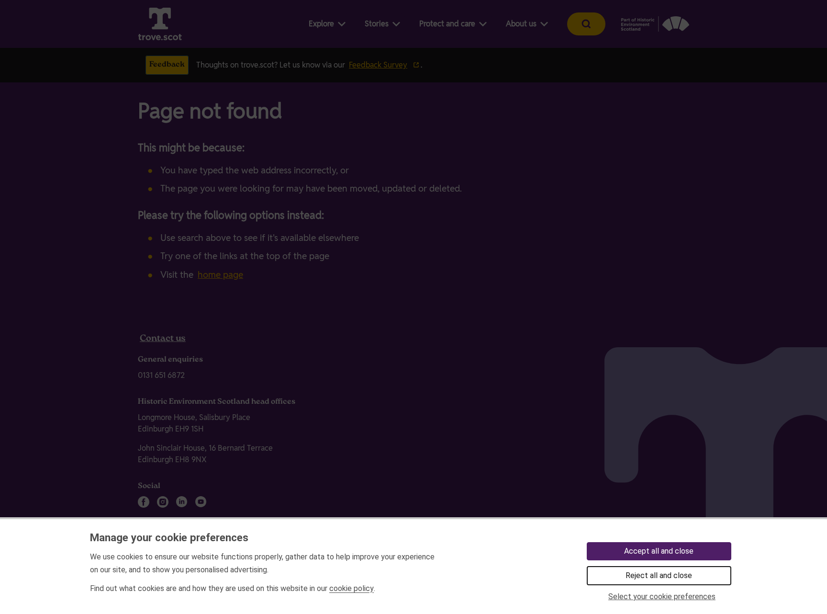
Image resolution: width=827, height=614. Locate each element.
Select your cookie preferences (661, 596)
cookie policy (351, 588)
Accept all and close (658, 551)
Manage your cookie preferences (169, 537)
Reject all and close (659, 575)
